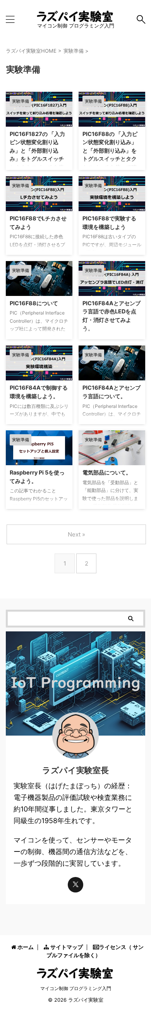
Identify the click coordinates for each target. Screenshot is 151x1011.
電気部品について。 (106, 472)
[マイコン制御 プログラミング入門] (76, 16)
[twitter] (75, 884)
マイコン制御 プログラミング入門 (75, 988)
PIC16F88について (34, 303)
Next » (76, 534)
